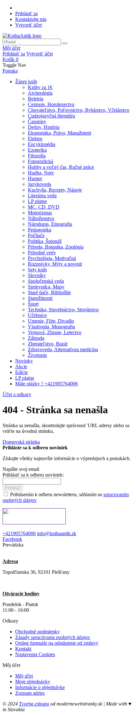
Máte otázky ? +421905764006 (46, 383)
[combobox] (32, 42)
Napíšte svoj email (21, 469)
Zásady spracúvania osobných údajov (52, 637)
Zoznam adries (30, 693)
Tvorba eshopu (34, 703)
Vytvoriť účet (28, 25)
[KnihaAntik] (22, 35)
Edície (21, 372)
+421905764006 (19, 533)
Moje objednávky (32, 681)
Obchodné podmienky (37, 631)
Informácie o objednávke (40, 687)
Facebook (12, 539)
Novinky (24, 361)
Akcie (21, 366)
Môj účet (11, 48)
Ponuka (10, 70)
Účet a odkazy (17, 394)
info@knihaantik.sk (56, 533)
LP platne (24, 378)
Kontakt (23, 648)
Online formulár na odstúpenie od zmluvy (56, 643)
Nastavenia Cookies (35, 654)
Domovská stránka (21, 442)
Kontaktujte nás (30, 19)
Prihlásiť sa (26, 13)
